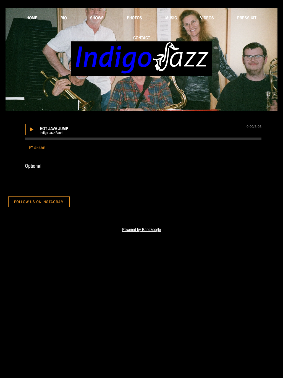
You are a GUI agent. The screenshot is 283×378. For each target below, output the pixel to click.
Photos (134, 18)
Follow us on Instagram (39, 201)
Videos (207, 18)
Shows (97, 18)
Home (32, 18)
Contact (141, 38)
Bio (64, 18)
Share (39, 148)
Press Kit (246, 18)
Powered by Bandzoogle (141, 229)
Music (171, 18)
